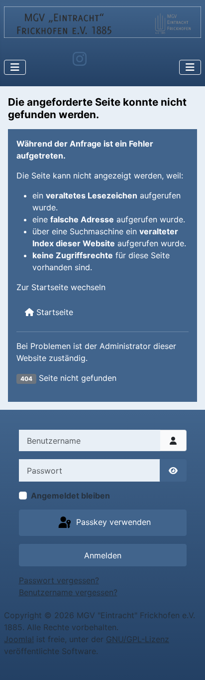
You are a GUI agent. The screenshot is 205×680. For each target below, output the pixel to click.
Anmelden (102, 555)
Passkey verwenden (112, 522)
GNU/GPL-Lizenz (137, 639)
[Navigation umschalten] (15, 67)
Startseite (53, 312)
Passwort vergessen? (59, 580)
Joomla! (19, 639)
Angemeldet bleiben (70, 496)
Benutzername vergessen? (68, 592)
